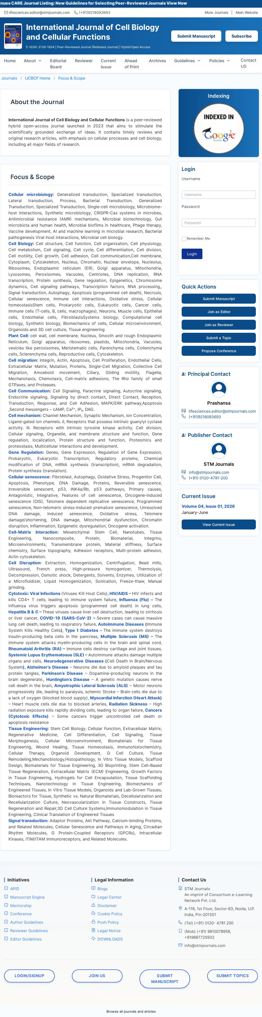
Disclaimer (107, 905)
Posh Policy (108, 922)
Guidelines (184, 60)
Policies (216, 60)
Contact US (248, 63)
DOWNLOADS (110, 939)
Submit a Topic (218, 338)
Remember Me (198, 238)
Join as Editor (219, 311)
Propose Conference (219, 351)
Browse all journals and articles (131, 1011)
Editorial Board (58, 63)
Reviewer (84, 60)
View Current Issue (219, 524)
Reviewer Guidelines (29, 930)
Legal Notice (109, 930)
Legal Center (109, 897)
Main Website (247, 12)
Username (191, 178)
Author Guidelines (26, 922)
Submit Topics (232, 975)
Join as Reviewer (218, 325)
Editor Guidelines (26, 939)
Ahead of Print (132, 63)
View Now (157, 3)
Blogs (102, 888)
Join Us (97, 975)
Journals (9, 78)
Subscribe (242, 36)
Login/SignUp (29, 975)
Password (191, 206)
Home (10, 60)
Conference (21, 913)
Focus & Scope (71, 78)
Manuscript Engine (27, 897)
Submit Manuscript (196, 36)
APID (14, 888)
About (30, 60)
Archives (157, 60)
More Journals (216, 12)
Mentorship (20, 905)
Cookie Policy (109, 913)
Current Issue (108, 63)
